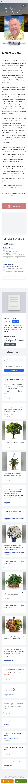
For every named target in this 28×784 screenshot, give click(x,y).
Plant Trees (19, 257)
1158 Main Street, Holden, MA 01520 (15, 255)
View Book (7, 321)
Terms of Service (18, 777)
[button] (14, 430)
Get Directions (8, 257)
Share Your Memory (10, 344)
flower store (19, 196)
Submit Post (14, 370)
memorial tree (20, 193)
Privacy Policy (10, 777)
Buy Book (15, 321)
